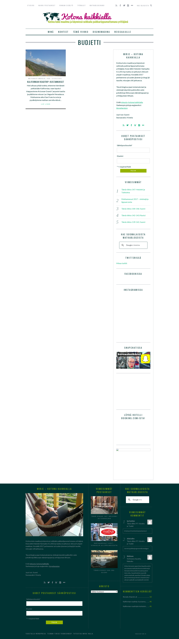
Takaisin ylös (140, 634)
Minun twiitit (121, 263)
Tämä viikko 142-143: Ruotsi (133, 215)
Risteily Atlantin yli (130, 597)
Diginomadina (101, 31)
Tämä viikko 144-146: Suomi (133, 208)
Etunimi (120, 156)
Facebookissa (133, 273)
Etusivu (30, 5)
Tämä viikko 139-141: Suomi (133, 222)
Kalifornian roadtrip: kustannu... (135, 602)
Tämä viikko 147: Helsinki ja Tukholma (104, 517)
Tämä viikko (81, 31)
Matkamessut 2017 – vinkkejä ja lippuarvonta (104, 544)
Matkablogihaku (97, 5)
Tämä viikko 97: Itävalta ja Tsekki (136, 525)
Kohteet (63, 31)
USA (48, 78)
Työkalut (81, 5)
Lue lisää (45, 104)
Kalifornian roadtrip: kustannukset (45, 81)
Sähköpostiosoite (124, 145)
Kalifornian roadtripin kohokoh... (135, 606)
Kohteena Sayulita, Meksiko (134, 560)
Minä (51, 31)
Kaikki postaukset (47, 5)
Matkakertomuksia (36, 78)
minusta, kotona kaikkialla (132, 102)
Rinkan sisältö (66, 5)
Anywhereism (122, 108)
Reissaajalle (122, 31)
